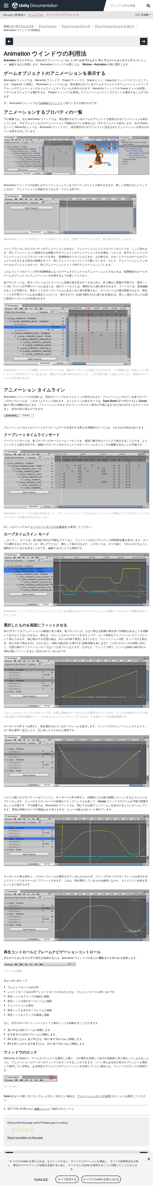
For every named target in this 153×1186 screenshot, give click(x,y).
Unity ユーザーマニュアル (19, 26)
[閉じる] (149, 1159)
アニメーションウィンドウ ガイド (115, 26)
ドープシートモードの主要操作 (48, 526)
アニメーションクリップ (75, 26)
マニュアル (35, 14)
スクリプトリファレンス (62, 14)
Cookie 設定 (41, 1179)
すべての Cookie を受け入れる (101, 1179)
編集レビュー (42, 1108)
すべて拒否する (67, 1179)
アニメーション (47, 26)
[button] (13, 1130)
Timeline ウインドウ (51, 103)
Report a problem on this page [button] (25, 1137)
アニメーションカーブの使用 (94, 1096)
